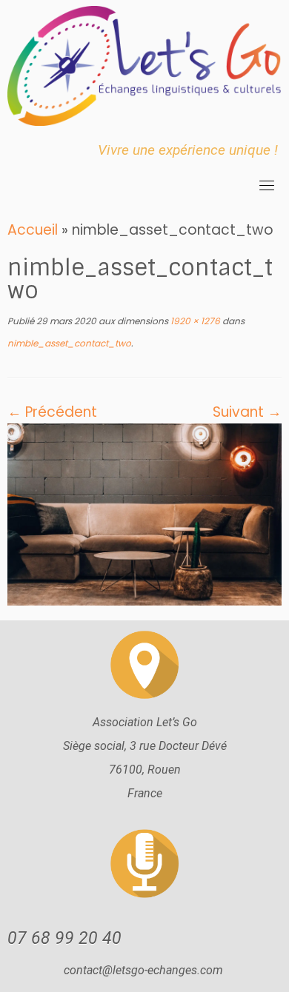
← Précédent (52, 412)
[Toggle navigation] (267, 185)
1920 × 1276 (194, 321)
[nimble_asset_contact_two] (144, 513)
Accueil (32, 230)
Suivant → (247, 412)
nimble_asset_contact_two (69, 343)
